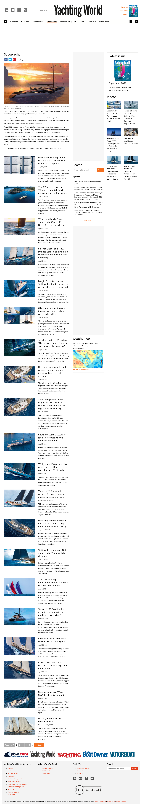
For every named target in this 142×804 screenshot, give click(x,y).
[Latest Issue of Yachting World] (133, 11)
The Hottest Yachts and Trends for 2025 (131, 141)
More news (88, 220)
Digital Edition (123, 11)
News (76, 177)
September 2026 (117, 83)
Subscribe (124, 7)
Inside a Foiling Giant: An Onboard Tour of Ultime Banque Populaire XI (130, 117)
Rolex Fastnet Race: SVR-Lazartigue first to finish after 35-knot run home (113, 144)
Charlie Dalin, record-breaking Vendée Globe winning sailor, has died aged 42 (88, 188)
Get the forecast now (81, 369)
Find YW (125, 14)
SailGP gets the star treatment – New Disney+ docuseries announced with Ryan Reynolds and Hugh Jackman (88, 205)
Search (100, 170)
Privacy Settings (121, 801)
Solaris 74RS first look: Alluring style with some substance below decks (112, 172)
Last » (40, 745)
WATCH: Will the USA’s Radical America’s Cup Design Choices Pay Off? (130, 172)
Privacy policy (111, 801)
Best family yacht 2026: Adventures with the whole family (113, 116)
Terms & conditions (100, 801)
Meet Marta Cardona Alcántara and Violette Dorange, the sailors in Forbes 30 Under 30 (88, 212)
